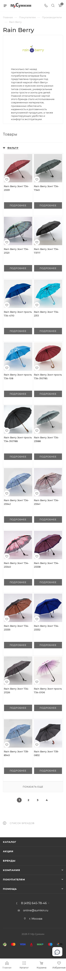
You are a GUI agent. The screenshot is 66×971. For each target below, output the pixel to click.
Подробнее (18, 205)
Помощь (10, 888)
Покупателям (14, 879)
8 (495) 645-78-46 (34, 903)
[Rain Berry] (33, 50)
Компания (11, 870)
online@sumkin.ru (35, 910)
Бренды (9, 860)
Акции (8, 851)
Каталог (9, 841)
